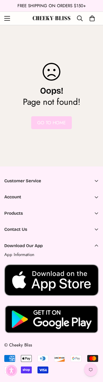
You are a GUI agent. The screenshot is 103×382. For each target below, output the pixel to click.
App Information (19, 254)
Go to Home (51, 122)
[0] (92, 18)
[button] (11, 370)
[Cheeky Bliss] (52, 18)
